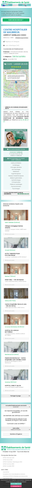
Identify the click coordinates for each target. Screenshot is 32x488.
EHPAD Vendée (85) (8, 466)
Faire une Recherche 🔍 (16, 20)
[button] (5, 83)
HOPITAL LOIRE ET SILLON (13, 385)
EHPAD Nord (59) (7, 460)
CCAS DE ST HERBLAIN (16, 152)
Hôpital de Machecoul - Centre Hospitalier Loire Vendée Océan (15, 359)
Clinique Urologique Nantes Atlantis (14, 227)
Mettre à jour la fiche (22, 38)
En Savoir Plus (16, 486)
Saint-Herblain (20, 13)
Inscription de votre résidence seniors (14, 474)
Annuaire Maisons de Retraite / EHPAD (12, 11)
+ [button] (5, 71)
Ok (16, 483)
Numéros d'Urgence (16, 434)
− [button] (5, 74)
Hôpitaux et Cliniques (12, 41)
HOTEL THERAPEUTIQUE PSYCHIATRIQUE (12, 254)
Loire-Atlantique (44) (8, 13)
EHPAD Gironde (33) (8, 458)
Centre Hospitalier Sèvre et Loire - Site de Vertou (15, 305)
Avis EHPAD (6, 472)
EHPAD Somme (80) (8, 464)
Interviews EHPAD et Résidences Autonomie (15, 476)
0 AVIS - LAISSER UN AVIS (17, 65)
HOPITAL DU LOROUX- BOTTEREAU (12, 331)
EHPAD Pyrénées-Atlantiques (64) (12, 462)
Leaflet (6, 97)
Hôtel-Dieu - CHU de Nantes (14, 280)
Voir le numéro (18, 56)
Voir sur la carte (10, 234)
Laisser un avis (24, 194)
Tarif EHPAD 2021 (7, 478)
